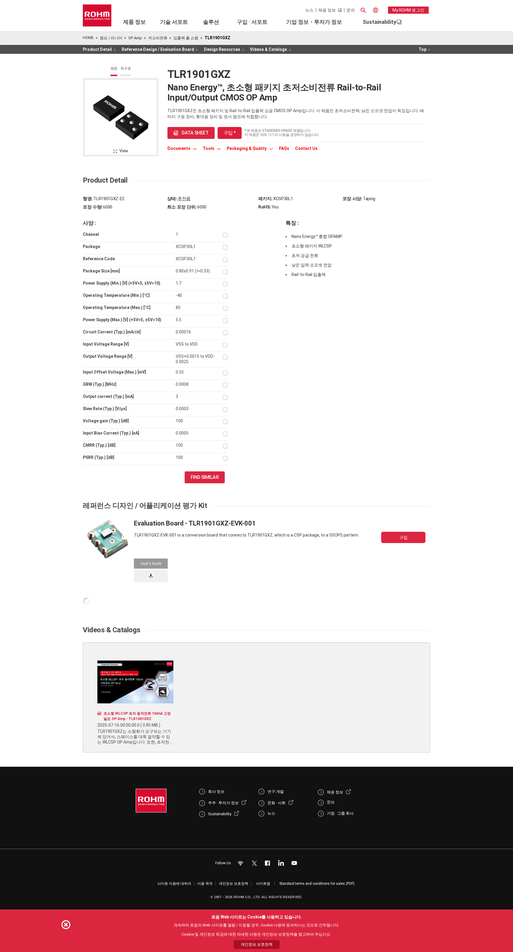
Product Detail (97, 49)
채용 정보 (327, 10)
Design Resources (222, 49)
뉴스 (309, 10)
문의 (350, 10)
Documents (179, 148)
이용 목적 (205, 884)
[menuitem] (379, 22)
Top (422, 49)
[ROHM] (97, 17)
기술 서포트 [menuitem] (174, 22)
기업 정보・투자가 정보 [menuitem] (314, 22)
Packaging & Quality (247, 148)
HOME (88, 37)
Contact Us (306, 148)
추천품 (184, 198)
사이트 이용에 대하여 (174, 884)
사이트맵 (263, 884)
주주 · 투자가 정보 (223, 803)
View (123, 150)
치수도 (126, 68)
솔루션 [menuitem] (211, 22)
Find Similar (205, 477)
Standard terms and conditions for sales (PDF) (316, 884)
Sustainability (379, 22)
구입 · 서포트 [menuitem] (252, 22)
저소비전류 (157, 38)
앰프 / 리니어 (111, 38)
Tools (209, 148)
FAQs (284, 148)
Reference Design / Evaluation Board (158, 49)
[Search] (363, 9)
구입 (403, 537)
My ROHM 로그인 (408, 10)
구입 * (230, 133)
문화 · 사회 (276, 803)
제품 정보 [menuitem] (134, 22)
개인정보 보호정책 (233, 884)
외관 (114, 68)
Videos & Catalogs (268, 49)
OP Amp (135, 38)
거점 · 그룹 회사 (340, 813)
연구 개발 (275, 791)
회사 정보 (216, 791)
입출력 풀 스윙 (185, 38)
